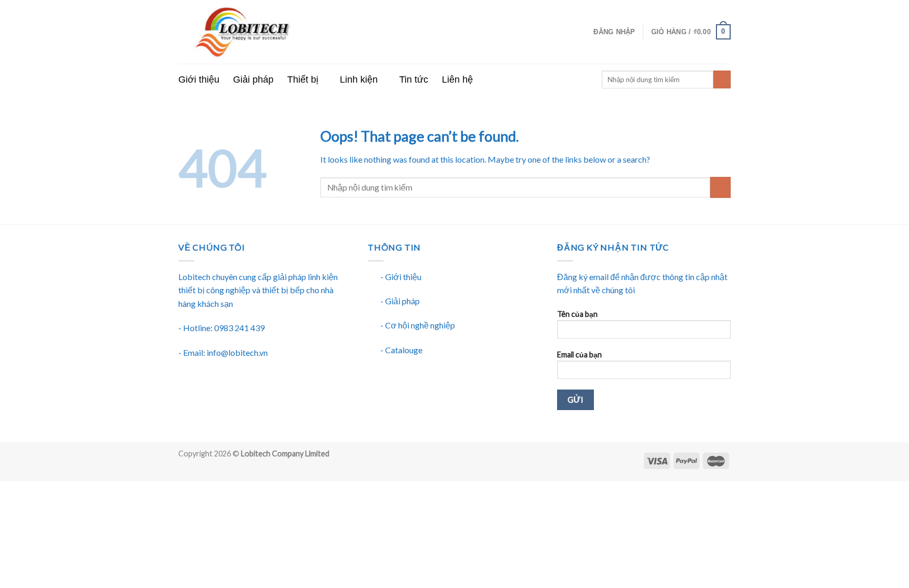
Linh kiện (359, 79)
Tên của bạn (577, 314)
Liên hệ (457, 79)
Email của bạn (579, 354)
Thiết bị (302, 79)
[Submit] (720, 187)
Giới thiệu (198, 79)
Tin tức (413, 79)
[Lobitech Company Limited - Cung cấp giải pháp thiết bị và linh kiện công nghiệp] (284, 32)
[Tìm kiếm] (722, 79)
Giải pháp (253, 79)
